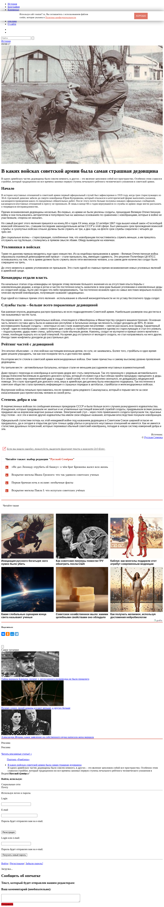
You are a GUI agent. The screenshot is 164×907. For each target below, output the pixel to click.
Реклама (12, 21)
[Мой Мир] (12, 634)
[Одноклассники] (8, 634)
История (12, 4)
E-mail (4, 809)
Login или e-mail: (10, 838)
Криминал (13, 9)
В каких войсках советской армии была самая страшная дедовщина (45, 765)
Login (4, 798)
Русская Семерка (153, 437)
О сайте (12, 24)
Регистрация (17, 863)
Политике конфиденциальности (60, 17)
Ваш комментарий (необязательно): (26, 889)
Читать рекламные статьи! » (16, 754)
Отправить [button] (7, 904)
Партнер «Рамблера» (18, 759)
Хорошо (141, 16)
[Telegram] (17, 634)
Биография (14, 6)
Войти (4, 863)
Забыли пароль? (34, 863)
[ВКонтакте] (3, 634)
